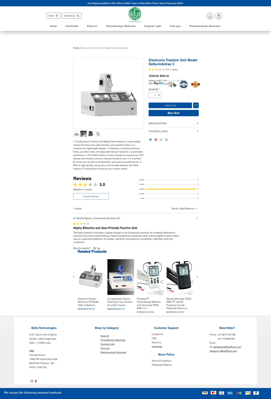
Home (76, 47)
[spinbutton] (155, 95)
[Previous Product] (73, 277)
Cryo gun (105, 348)
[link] (163, 69)
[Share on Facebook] (150, 139)
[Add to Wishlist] (196, 105)
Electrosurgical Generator (113, 352)
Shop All (104, 335)
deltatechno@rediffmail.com (227, 346)
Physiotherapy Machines (112, 340)
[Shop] (210, 16)
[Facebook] (36, 381)
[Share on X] (166, 139)
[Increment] (159, 95)
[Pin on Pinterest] (156, 139)
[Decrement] (151, 95)
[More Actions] (197, 218)
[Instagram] (32, 381)
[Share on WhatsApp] (161, 139)
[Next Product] (197, 277)
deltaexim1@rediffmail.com (223, 351)
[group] (135, 286)
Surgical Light (107, 344)
